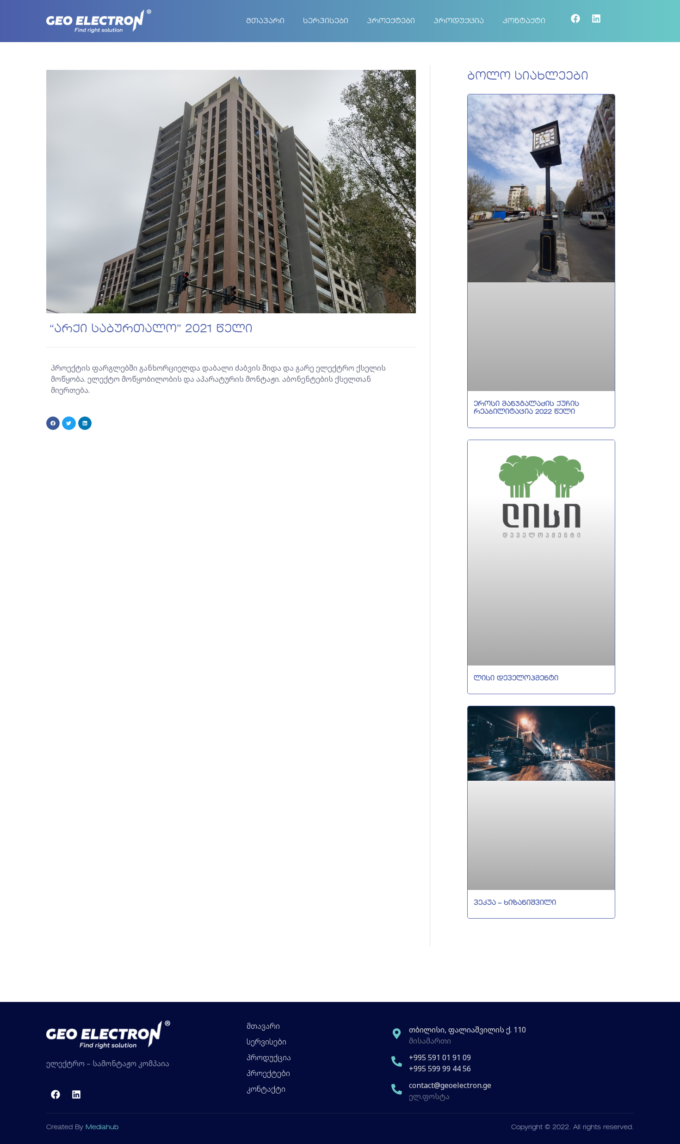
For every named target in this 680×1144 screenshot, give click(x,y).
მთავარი (265, 21)
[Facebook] (575, 18)
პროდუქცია (458, 21)
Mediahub (102, 1127)
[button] (53, 423)
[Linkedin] (596, 18)
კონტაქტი (523, 21)
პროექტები (391, 21)
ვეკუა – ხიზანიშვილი (515, 903)
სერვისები (325, 21)
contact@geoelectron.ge (450, 1085)
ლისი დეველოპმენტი (516, 678)
